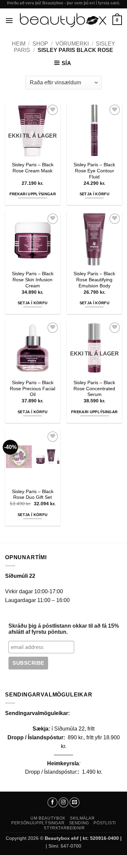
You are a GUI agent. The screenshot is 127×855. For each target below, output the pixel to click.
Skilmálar (82, 818)
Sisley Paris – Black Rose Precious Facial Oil (32, 388)
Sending (79, 823)
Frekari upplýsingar (32, 194)
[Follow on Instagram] (64, 802)
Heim (18, 44)
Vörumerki (72, 44)
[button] (9, 20)
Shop (40, 44)
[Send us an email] (74, 802)
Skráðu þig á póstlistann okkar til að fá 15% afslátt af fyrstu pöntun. (63, 629)
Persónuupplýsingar (37, 823)
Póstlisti (104, 823)
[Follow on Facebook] (52, 802)
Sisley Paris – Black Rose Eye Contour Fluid (94, 170)
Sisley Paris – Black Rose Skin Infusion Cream (33, 279)
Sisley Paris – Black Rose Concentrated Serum (94, 388)
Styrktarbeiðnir (64, 828)
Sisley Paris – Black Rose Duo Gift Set (33, 494)
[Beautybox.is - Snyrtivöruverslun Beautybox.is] (62, 20)
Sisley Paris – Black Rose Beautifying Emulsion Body (94, 279)
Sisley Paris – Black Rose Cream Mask (33, 167)
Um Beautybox (47, 818)
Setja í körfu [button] (94, 194)
